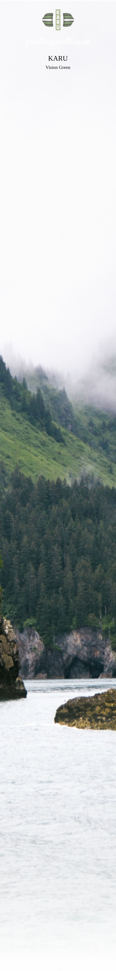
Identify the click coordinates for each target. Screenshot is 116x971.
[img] (58, 485)
